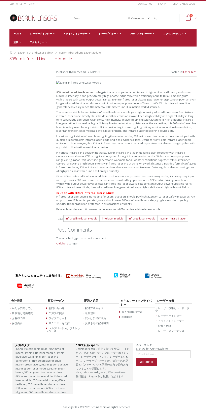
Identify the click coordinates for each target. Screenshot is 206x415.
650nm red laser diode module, (47, 384)
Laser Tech (190, 72)
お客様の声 (18, 318)
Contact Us (145, 3)
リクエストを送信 (59, 323)
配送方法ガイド (94, 308)
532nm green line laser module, (43, 372)
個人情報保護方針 (132, 312)
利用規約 (127, 317)
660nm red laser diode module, (48, 392)
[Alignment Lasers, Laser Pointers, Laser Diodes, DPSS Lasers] (33, 18)
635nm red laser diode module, (34, 376)
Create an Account (185, 3)
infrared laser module (142, 218)
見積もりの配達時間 (97, 323)
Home (10, 52)
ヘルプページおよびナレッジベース (63, 329)
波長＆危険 (164, 326)
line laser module (113, 218)
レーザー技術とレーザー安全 (172, 309)
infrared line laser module (81, 218)
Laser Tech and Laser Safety (35, 52)
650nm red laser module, (30, 388)
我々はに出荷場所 (95, 318)
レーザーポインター (170, 316)
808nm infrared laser (173, 218)
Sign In (162, 3)
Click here (62, 243)
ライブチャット (58, 318)
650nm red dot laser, (45, 380)
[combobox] (114, 18)
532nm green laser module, (32, 368)
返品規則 (90, 313)
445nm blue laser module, (40, 353)
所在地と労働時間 (22, 313)
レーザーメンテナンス (171, 331)
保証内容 (17, 323)
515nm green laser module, (45, 360)
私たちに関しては (22, 308)
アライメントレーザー (171, 321)
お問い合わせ (56, 308)
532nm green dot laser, (55, 364)
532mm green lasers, (28, 364)
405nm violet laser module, (32, 349)
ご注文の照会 (56, 313)
